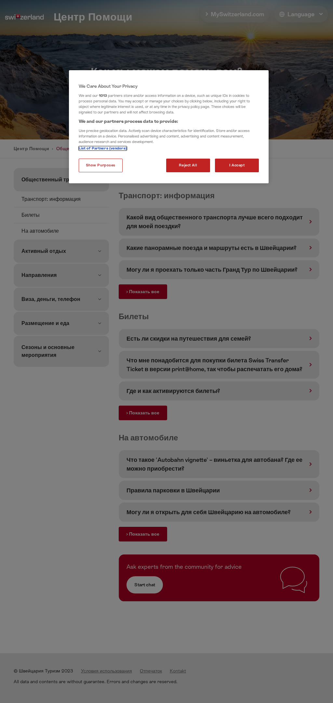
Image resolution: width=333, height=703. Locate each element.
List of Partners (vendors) (103, 148)
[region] (169, 126)
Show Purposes (100, 165)
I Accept (237, 165)
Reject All (188, 165)
